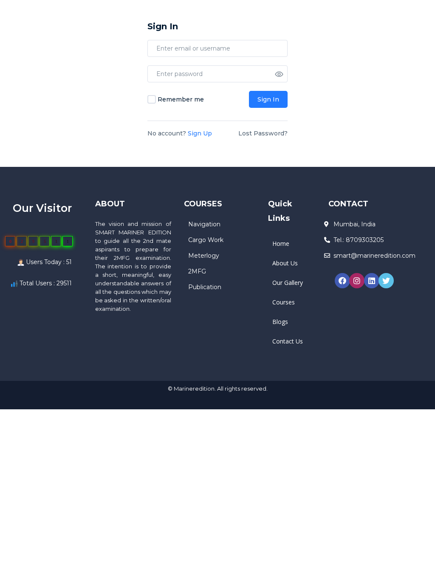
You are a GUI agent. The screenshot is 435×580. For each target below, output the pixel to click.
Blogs (280, 322)
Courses (283, 302)
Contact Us (287, 341)
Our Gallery (287, 283)
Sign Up (200, 133)
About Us (285, 263)
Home (280, 243)
